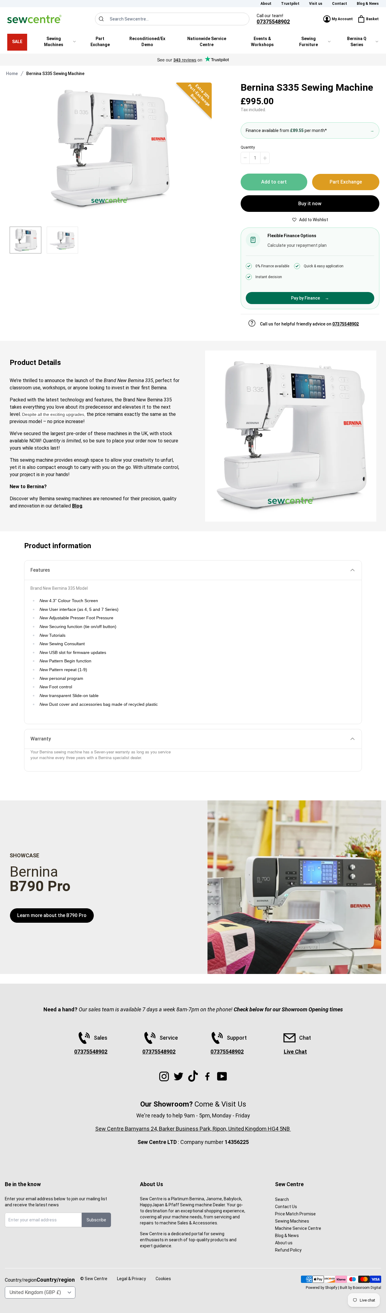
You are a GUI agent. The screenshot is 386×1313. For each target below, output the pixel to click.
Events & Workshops (262, 41)
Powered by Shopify (321, 1288)
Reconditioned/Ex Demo (147, 41)
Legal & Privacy (131, 1278)
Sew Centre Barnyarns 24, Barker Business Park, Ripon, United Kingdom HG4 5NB (193, 1129)
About (266, 4)
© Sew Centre (93, 1278)
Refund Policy (288, 1250)
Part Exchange (100, 41)
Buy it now (309, 203)
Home (12, 73)
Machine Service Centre (298, 1228)
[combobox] (172, 19)
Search (282, 1199)
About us (284, 1242)
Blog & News (368, 4)
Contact (339, 4)
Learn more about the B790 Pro (52, 915)
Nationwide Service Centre (206, 41)
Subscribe (96, 1219)
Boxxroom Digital (367, 1288)
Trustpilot (290, 4)
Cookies (163, 1278)
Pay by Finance (310, 298)
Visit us (315, 4)
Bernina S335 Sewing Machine (55, 73)
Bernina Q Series (356, 41)
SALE (17, 41)
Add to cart (274, 182)
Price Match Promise (295, 1213)
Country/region (55, 1280)
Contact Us (286, 1206)
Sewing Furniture (308, 41)
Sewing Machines (53, 41)
